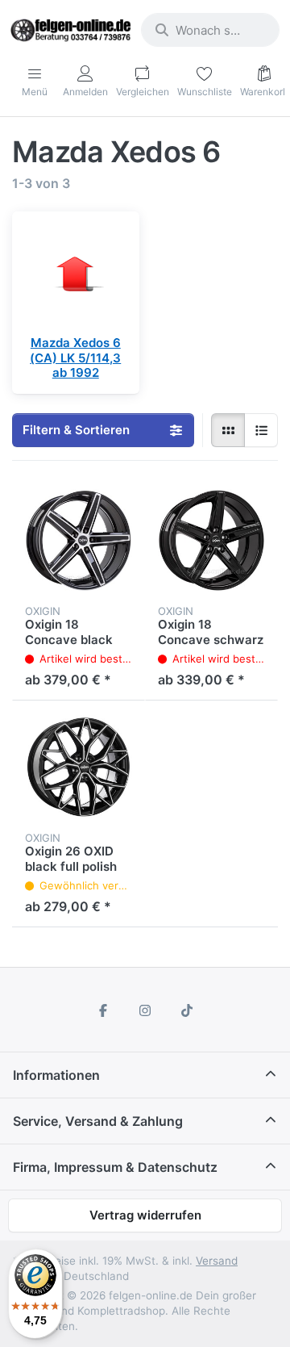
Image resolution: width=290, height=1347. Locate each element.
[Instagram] (145, 1010)
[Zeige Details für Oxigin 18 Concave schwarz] (211, 540)
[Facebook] (104, 1010)
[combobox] (210, 30)
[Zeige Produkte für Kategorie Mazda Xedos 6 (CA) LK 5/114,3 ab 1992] (75, 275)
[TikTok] (187, 1010)
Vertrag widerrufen (145, 1215)
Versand (217, 1260)
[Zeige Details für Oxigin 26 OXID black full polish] (78, 767)
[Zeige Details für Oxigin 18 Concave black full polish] (78, 540)
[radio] (228, 430)
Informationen (56, 1075)
